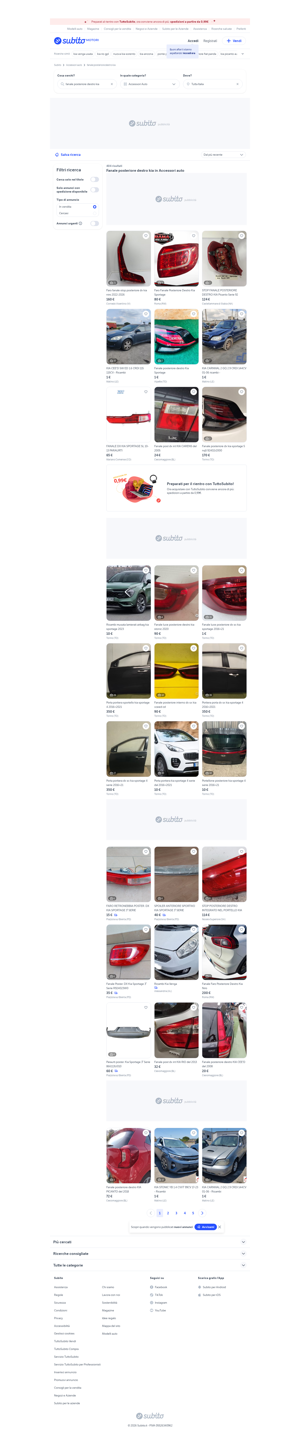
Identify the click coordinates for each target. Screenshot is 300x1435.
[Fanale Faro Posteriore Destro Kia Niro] (224, 961)
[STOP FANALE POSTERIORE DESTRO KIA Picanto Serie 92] (224, 268)
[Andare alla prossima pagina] (202, 1213)
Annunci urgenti (67, 223)
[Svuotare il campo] (111, 84)
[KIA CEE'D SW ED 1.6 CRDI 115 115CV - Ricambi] (128, 346)
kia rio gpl (103, 54)
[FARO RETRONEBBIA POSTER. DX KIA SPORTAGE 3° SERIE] (128, 884)
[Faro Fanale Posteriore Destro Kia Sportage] (176, 268)
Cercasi (63, 213)
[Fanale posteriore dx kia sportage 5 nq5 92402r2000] (224, 424)
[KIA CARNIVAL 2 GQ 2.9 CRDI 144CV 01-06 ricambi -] (224, 346)
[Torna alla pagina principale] (77, 40)
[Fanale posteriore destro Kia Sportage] (176, 346)
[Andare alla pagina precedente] (151, 1213)
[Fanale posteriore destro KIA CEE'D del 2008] (224, 1039)
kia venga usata (83, 54)
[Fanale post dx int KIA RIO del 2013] (176, 1039)
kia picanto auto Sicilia (234, 54)
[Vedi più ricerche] (242, 54)
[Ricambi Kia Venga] (176, 961)
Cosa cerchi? (66, 75)
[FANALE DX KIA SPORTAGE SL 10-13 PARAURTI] (128, 424)
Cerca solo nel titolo (70, 179)
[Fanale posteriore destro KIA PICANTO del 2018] (128, 1165)
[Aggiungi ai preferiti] (146, 236)
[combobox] (87, 84)
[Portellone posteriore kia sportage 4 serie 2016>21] (224, 758)
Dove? (187, 75)
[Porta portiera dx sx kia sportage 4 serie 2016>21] (128, 758)
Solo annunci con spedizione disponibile (72, 189)
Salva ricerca (71, 155)
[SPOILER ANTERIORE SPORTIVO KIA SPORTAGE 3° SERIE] (176, 884)
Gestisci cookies (64, 1333)
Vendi (237, 41)
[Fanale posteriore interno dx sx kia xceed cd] (176, 680)
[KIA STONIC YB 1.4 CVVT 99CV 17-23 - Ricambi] (176, 1165)
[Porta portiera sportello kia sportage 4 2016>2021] (128, 680)
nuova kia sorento (124, 54)
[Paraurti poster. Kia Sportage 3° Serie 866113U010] (128, 1039)
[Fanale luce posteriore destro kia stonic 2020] (176, 602)
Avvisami (208, 1227)
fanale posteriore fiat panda (199, 54)
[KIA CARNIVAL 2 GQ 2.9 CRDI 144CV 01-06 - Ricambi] (224, 1165)
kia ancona (146, 54)
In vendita (65, 206)
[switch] (94, 179)
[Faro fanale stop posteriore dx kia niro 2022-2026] (128, 268)
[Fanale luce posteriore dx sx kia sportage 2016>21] (224, 602)
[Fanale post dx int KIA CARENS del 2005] (176, 424)
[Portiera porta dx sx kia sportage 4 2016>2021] (224, 680)
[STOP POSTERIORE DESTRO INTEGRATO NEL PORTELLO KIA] (224, 884)
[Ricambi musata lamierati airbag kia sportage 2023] (128, 602)
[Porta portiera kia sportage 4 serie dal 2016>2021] (176, 758)
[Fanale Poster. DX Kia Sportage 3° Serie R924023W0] (128, 961)
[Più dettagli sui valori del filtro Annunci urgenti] (80, 223)
